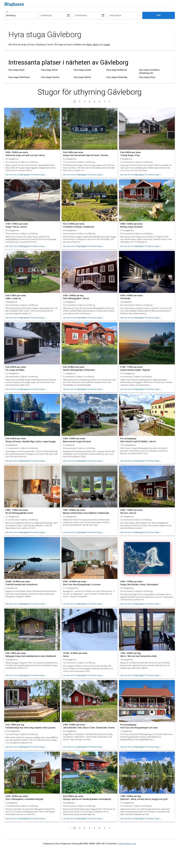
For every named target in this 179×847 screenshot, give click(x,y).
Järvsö (96, 44)
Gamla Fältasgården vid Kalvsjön (79, 370)
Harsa (66, 656)
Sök (159, 15)
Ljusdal (106, 44)
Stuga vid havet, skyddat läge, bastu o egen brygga (31, 441)
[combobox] (18, 15)
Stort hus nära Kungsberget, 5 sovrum (82, 584)
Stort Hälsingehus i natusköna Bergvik (24, 799)
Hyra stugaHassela (50, 77)
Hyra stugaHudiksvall (116, 70)
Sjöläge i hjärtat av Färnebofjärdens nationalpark (87, 799)
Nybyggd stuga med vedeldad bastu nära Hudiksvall (31, 656)
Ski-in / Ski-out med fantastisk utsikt (138, 656)
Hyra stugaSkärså (82, 77)
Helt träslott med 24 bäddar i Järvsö (138, 441)
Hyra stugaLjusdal (82, 70)
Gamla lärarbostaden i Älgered (135, 370)
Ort (7, 12)
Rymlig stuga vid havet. (131, 227)
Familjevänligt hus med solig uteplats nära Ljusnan (30, 727)
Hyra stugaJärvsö (49, 70)
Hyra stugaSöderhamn (19, 77)
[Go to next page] (109, 101)
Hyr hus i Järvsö (128, 513)
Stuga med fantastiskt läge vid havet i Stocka (85, 155)
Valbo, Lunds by (13, 298)
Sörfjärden (125, 298)
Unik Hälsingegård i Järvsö (76, 298)
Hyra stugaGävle (16, 70)
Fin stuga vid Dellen (15, 370)
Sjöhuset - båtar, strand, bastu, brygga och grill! (144, 799)
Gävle (89, 44)
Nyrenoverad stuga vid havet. (77, 441)
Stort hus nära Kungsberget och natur (139, 727)
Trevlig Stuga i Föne (130, 155)
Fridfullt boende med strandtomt (22, 584)
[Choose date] (68, 15)
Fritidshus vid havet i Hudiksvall (78, 227)
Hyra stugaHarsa (147, 77)
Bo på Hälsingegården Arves (19, 513)
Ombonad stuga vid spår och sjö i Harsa (25, 155)
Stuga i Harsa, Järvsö (16, 227)
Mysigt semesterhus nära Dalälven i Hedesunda (86, 513)
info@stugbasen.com (126, 844)
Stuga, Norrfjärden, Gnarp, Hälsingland (139, 584)
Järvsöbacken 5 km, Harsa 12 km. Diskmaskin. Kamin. (89, 727)
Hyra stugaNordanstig (116, 77)
